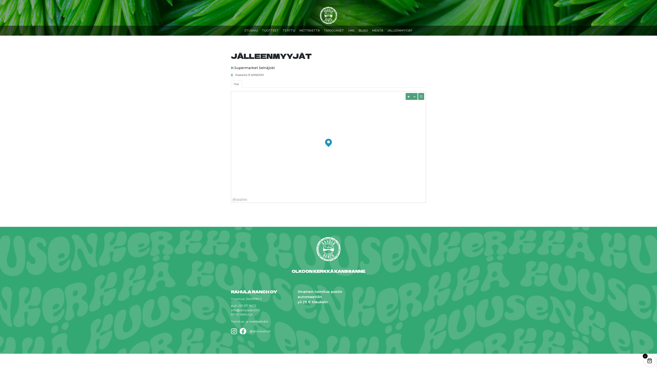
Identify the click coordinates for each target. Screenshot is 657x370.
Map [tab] (236, 84)
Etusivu (251, 30)
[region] (328, 147)
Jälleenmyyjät (400, 30)
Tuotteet (270, 30)
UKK (351, 30)
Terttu (289, 30)
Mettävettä (309, 30)
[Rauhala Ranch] (328, 16)
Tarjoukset (334, 30)
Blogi (363, 30)
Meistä (377, 30)
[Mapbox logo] (239, 200)
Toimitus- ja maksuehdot (249, 321)
